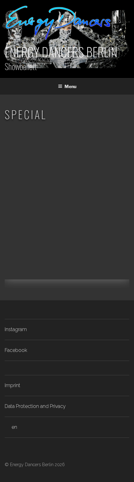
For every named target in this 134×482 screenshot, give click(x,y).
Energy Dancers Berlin (61, 51)
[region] (67, 208)
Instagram (16, 329)
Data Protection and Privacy (35, 406)
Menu (70, 86)
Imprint (12, 385)
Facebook (16, 350)
